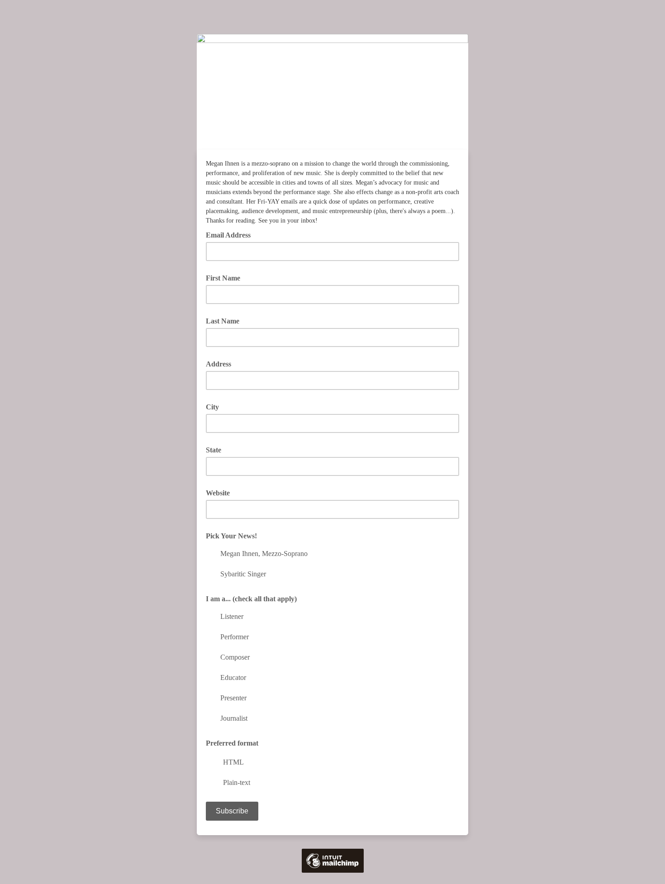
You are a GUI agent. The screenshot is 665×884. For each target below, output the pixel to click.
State (213, 450)
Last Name (222, 321)
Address (218, 364)
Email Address (231, 234)
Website (218, 493)
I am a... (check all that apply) (251, 599)
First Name (223, 278)
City (212, 407)
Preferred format (232, 743)
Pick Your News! (231, 536)
